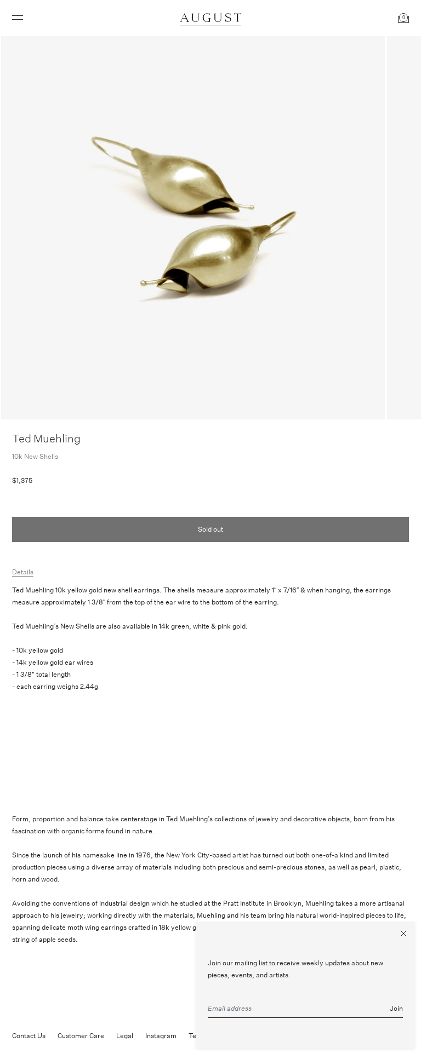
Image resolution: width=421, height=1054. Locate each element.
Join (396, 1008)
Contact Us (28, 1035)
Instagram (161, 1035)
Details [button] (22, 572)
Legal (124, 1035)
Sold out (210, 529)
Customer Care (81, 1035)
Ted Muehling (46, 438)
